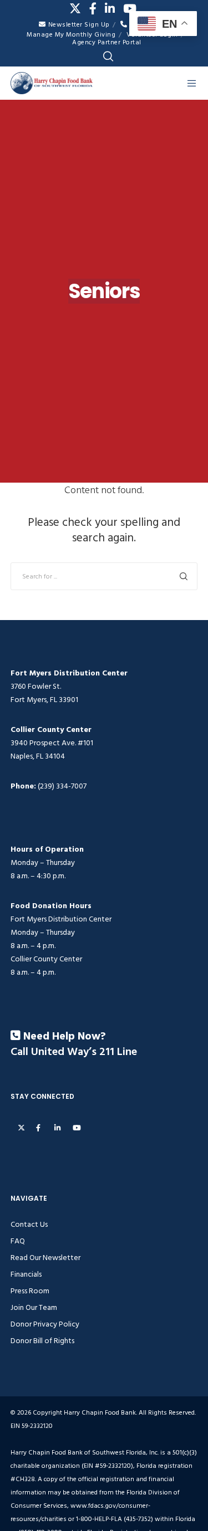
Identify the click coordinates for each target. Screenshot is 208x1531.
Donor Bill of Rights (42, 1340)
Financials (26, 1274)
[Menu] (189, 83)
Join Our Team (34, 1307)
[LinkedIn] (110, 8)
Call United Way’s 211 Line (74, 1052)
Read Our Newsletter (45, 1257)
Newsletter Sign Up (79, 24)
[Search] (108, 56)
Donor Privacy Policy (45, 1324)
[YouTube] (129, 8)
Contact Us (29, 1224)
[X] (75, 8)
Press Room (30, 1290)
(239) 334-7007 (62, 786)
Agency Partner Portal (106, 42)
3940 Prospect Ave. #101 (52, 742)
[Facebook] (93, 8)
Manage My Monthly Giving (71, 34)
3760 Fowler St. (36, 686)
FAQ (18, 1241)
